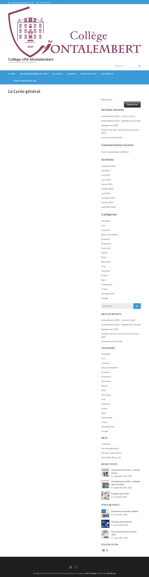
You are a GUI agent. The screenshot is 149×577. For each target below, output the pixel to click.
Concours (105, 230)
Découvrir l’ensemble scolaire (33, 74)
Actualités (105, 221)
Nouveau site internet (121, 522)
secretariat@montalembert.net (22, 3)
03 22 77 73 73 (45, 3)
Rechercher (106, 99)
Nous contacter (88, 74)
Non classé (106, 262)
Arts (103, 225)
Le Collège (57, 74)
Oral (103, 266)
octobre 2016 (107, 202)
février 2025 (106, 184)
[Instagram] (107, 550)
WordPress (111, 573)
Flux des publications (110, 448)
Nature (104, 252)
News (103, 257)
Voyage (104, 298)
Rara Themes (91, 573)
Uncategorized (107, 293)
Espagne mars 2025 (109, 125)
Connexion (106, 444)
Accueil (11, 74)
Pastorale (105, 271)
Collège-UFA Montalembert (30, 59)
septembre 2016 (108, 207)
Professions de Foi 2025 (111, 137)
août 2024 (105, 193)
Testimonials (106, 284)
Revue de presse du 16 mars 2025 (123, 533)
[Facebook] (103, 550)
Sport (103, 280)
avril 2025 (105, 175)
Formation (105, 248)
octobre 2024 (107, 189)
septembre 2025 (108, 166)
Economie (105, 239)
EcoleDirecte (107, 74)
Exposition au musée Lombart (124, 511)
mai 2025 (105, 170)
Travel (104, 289)
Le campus (71, 74)
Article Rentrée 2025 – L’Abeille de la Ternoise (121, 121)
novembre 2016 (108, 198)
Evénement (106, 243)
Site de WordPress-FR (111, 457)
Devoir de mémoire (109, 234)
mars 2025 (106, 179)
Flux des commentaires (111, 453)
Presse (104, 275)
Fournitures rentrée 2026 (24, 81)
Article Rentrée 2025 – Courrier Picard (118, 116)
